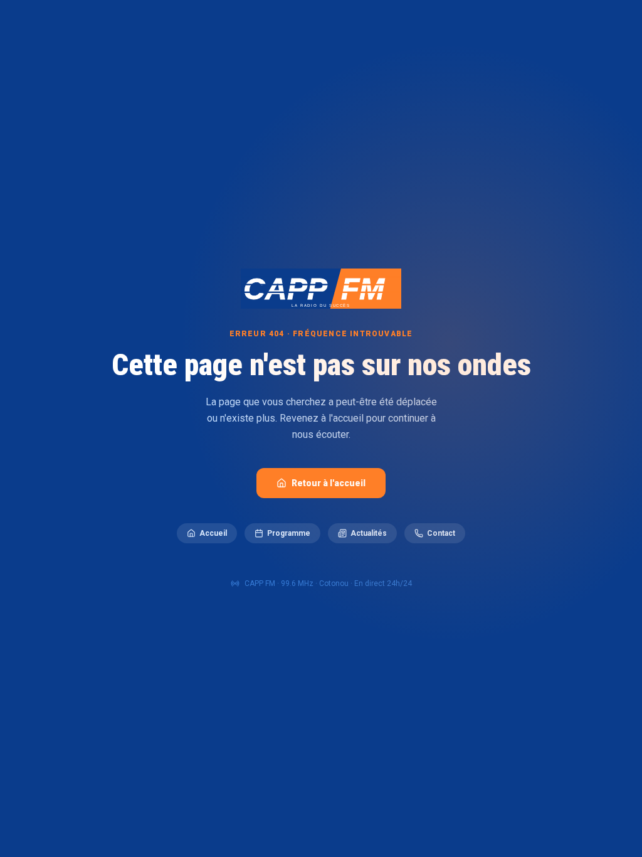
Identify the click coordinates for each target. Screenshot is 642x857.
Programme (288, 533)
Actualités (368, 533)
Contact (441, 533)
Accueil (213, 533)
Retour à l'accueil (329, 483)
